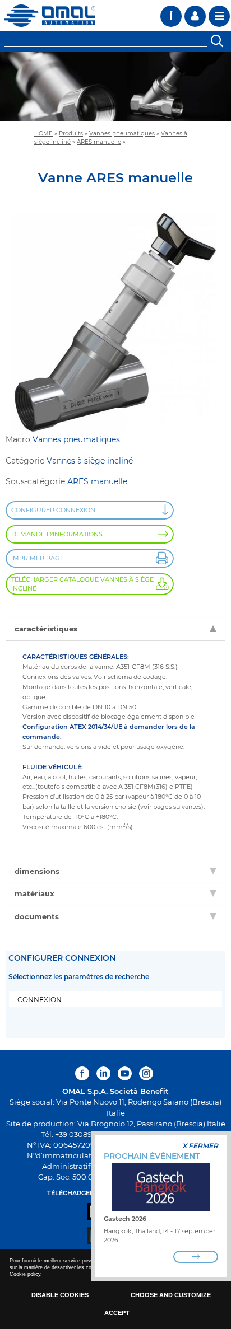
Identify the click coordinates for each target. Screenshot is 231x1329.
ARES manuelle (99, 141)
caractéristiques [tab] (46, 628)
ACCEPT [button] (117, 1312)
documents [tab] (37, 916)
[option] (115, 86)
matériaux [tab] (34, 893)
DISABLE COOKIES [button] (60, 1294)
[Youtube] (125, 1073)
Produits (71, 133)
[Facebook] (83, 1073)
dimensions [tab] (37, 871)
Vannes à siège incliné (90, 461)
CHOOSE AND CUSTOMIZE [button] (171, 1294)
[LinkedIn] (103, 1073)
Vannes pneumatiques (122, 133)
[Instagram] (146, 1073)
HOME (43, 133)
